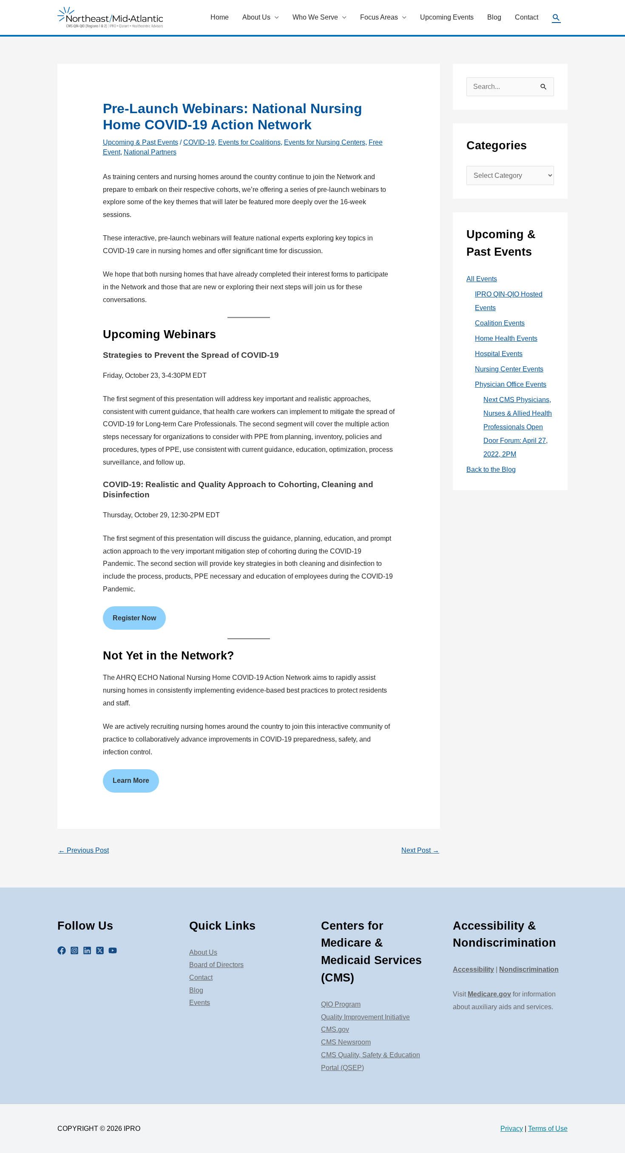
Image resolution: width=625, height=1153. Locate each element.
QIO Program (341, 1004)
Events (199, 1002)
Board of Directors (216, 964)
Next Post (420, 850)
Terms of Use (548, 1128)
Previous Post (83, 850)
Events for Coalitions (249, 142)
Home (219, 17)
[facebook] (62, 950)
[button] (556, 17)
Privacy (511, 1128)
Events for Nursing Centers (324, 142)
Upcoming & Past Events (140, 142)
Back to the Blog (491, 469)
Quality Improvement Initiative (365, 1017)
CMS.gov (335, 1029)
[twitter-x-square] (101, 950)
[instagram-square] (75, 950)
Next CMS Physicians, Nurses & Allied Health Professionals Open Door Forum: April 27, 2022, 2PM (517, 427)
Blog (494, 17)
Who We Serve (315, 17)
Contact (526, 17)
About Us (256, 17)
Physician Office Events (510, 384)
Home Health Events (506, 338)
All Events (481, 279)
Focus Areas (379, 17)
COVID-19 (199, 142)
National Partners (150, 152)
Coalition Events (500, 323)
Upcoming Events (447, 17)
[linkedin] (88, 950)
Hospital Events (499, 353)
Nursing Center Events (509, 369)
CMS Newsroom (346, 1042)
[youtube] (113, 950)
